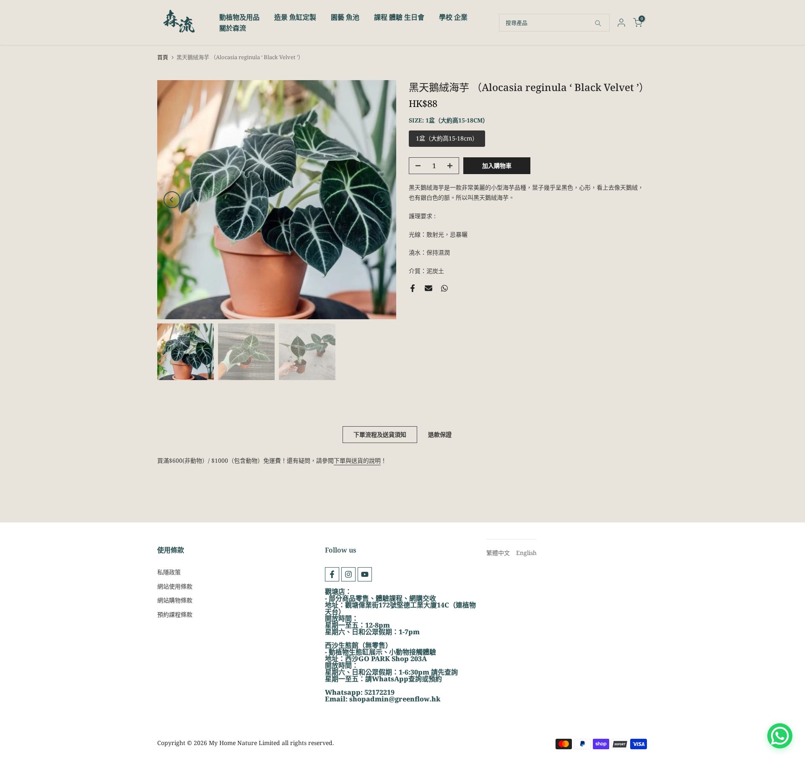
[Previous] (172, 199)
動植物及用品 (239, 17)
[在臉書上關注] (332, 574)
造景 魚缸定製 (295, 17)
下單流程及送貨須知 (379, 434)
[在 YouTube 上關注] (365, 574)
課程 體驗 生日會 (399, 17)
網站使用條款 (174, 586)
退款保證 (440, 434)
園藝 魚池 (345, 17)
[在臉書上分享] (412, 288)
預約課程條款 (174, 614)
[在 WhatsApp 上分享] (444, 288)
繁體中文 (498, 553)
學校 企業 (453, 17)
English (526, 553)
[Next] (381, 199)
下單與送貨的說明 (357, 460)
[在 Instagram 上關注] (348, 574)
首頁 (162, 57)
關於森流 (232, 28)
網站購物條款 (174, 600)
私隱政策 (169, 572)
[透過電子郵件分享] (428, 288)
